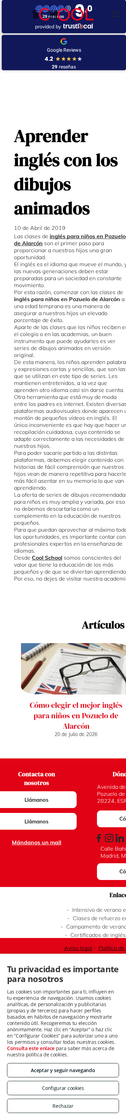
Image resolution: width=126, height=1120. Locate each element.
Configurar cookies (63, 1088)
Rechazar (63, 1106)
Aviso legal (78, 947)
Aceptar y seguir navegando (63, 1070)
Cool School (47, 557)
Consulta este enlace (31, 1048)
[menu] (115, 14)
